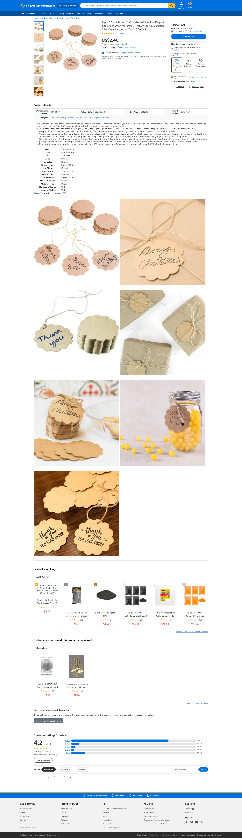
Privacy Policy (149, 812)
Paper (96, 117)
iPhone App (189, 808)
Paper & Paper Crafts (72, 18)
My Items (119, 13)
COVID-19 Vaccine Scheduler (114, 808)
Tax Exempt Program (111, 827)
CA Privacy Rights (151, 816)
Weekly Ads (154, 795)
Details (192, 81)
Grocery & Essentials (66, 13)
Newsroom (24, 816)
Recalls (105, 816)
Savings (51, 13)
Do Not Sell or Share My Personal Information (162, 823)
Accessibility (108, 820)
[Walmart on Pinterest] (201, 822)
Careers (109, 13)
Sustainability (25, 823)
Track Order (137, 795)
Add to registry (198, 86)
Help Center (120, 795)
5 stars (67, 741)
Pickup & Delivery (84, 13)
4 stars (67, 744)
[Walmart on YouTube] (196, 822)
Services (42, 13)
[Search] (171, 5)
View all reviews (43, 760)
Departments (30, 13)
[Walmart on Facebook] (186, 822)
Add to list (180, 86)
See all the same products (197, 702)
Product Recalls (109, 823)
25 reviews (120, 33)
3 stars (67, 747)
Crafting (60, 18)
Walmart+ (65, 820)
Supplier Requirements (29, 827)
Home (36, 18)
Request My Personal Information (157, 820)
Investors (23, 820)
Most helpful (82, 769)
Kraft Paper (105, 117)
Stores (63, 812)
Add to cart (188, 36)
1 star (68, 753)
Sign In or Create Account (96, 795)
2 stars (67, 750)
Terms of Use (149, 808)
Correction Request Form (48, 720)
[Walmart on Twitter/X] (191, 822)
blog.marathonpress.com (130, 52)
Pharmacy (99, 13)
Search (203, 769)
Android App (190, 812)
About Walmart (26, 808)
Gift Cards (65, 823)
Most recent (48, 769)
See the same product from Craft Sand (192, 631)
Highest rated (65, 769)
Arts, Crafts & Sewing (47, 18)
